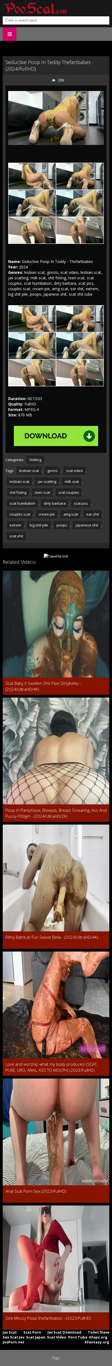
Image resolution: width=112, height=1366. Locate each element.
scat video (74, 470)
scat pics (81, 503)
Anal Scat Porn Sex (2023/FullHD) (35, 1191)
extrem (15, 525)
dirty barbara (55, 503)
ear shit (92, 514)
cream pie (47, 514)
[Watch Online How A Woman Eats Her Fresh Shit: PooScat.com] (35, 8)
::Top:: (56, 1358)
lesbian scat (29, 470)
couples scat (20, 514)
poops (62, 525)
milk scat (72, 481)
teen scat (42, 492)
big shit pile (39, 525)
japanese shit (87, 525)
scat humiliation (22, 503)
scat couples (68, 492)
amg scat (70, 514)
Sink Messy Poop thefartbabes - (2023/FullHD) (48, 1318)
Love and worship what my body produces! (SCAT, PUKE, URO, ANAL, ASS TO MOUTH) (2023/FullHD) (51, 1067)
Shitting (35, 459)
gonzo (52, 470)
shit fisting (18, 492)
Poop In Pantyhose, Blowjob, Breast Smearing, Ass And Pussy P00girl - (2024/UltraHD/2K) (56, 813)
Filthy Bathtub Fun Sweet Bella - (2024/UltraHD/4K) (51, 937)
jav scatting (47, 481)
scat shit (16, 536)
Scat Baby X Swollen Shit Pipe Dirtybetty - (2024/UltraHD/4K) (43, 686)
